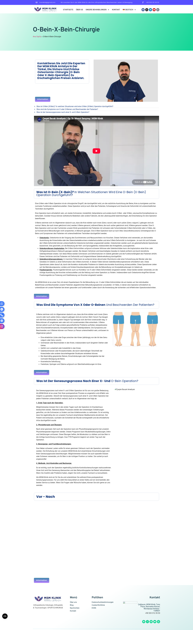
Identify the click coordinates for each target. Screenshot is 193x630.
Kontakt (116, 10)
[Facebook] (143, 9)
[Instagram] (146, 9)
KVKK (94, 608)
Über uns (73, 602)
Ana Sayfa (37, 36)
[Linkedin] (150, 9)
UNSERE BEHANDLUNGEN (96, 10)
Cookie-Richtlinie (98, 605)
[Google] (157, 9)
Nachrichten (74, 608)
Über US (79, 10)
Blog (71, 605)
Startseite (68, 10)
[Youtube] (154, 9)
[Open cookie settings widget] (5, 616)
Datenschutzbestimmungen (102, 602)
